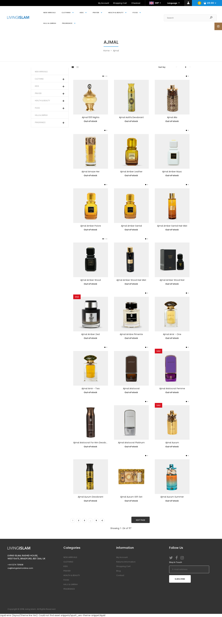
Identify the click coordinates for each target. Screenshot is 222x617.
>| (102, 520)
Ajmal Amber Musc (172, 171)
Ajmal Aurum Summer (172, 496)
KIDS (65, 566)
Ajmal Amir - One (172, 334)
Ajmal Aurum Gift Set (131, 496)
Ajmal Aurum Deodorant (90, 496)
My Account (103, 3)
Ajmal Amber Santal (131, 225)
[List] (77, 67)
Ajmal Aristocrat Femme (172, 388)
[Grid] (73, 67)
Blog (118, 570)
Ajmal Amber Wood (90, 280)
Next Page (140, 520)
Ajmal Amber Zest (90, 334)
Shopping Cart (120, 3)
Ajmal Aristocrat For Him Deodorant (91, 442)
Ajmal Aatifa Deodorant (131, 117)
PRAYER (67, 570)
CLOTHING (68, 561)
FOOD (66, 579)
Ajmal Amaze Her (91, 171)
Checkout (135, 3)
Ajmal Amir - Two (91, 388)
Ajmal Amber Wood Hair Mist (131, 280)
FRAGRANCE (69, 588)
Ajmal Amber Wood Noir (172, 280)
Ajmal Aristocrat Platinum (131, 442)
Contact (120, 575)
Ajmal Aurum (172, 442)
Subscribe (180, 579)
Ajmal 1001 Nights (90, 117)
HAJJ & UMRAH (70, 584)
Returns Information (125, 561)
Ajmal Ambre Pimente (131, 334)
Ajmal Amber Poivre (90, 225)
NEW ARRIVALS (70, 557)
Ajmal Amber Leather (131, 171)
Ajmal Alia (172, 117)
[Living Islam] (18, 18)
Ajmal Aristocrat (131, 388)
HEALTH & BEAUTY (71, 575)
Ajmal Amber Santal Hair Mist (172, 225)
